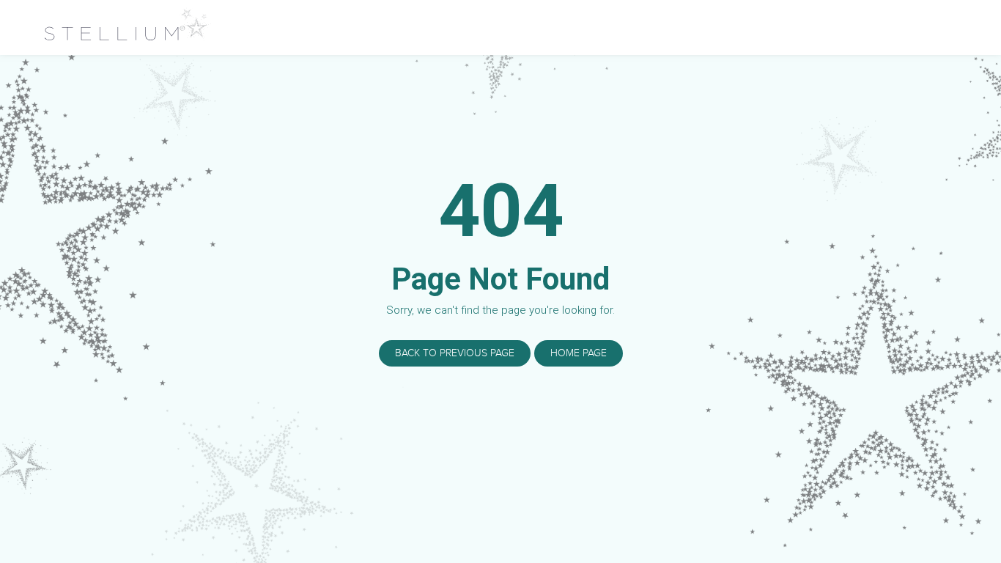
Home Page (578, 352)
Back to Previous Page (454, 352)
